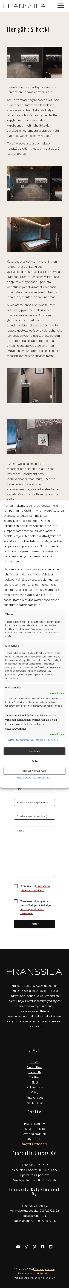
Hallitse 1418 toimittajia (18, 740)
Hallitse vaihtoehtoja (34, 770)
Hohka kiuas (35, 1102)
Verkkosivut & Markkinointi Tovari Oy (34, 1277)
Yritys (34, 1092)
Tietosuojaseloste (44, 1269)
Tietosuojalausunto (41, 777)
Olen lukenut (35, 888)
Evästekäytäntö (24, 777)
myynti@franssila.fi (34, 1144)
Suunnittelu (34, 1067)
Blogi (34, 1082)
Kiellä (34, 761)
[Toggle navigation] (61, 6)
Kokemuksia (35, 1087)
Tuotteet (34, 1077)
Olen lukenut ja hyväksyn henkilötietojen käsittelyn (35, 907)
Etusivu (34, 1062)
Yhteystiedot (34, 1097)
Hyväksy (34, 751)
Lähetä (34, 924)
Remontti (34, 1072)
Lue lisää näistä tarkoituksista (44, 740)
